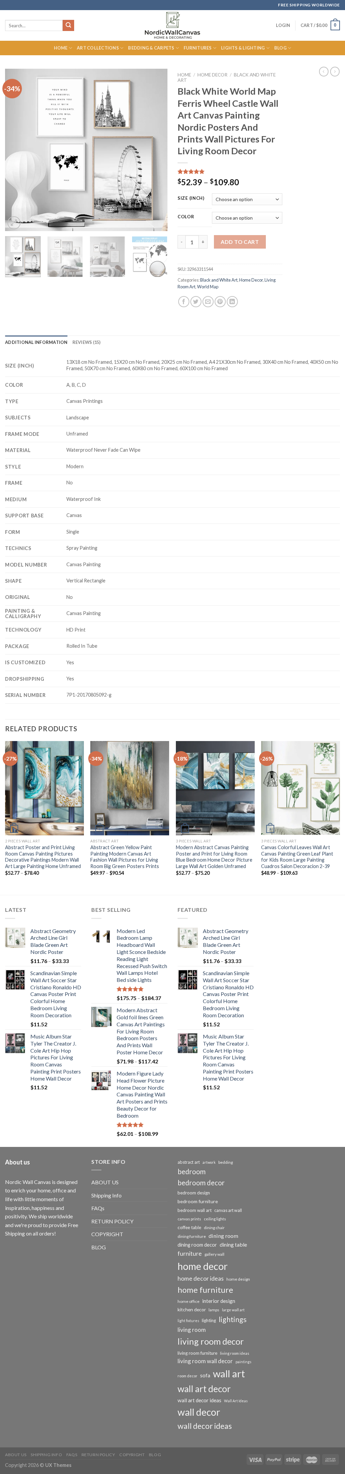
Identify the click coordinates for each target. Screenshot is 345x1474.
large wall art (233, 1310)
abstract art (189, 1162)
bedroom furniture (198, 1201)
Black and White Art (219, 280)
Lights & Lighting (243, 48)
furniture (190, 1253)
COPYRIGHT (107, 1234)
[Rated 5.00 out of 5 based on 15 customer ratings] (230, 171)
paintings (243, 1361)
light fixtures (188, 1320)
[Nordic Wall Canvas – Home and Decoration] (172, 25)
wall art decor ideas (199, 1400)
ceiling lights (215, 1219)
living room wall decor (205, 1361)
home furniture (205, 1289)
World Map (207, 286)
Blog (280, 48)
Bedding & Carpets (151, 48)
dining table (233, 1244)
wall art (229, 1373)
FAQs (97, 1208)
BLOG (98, 1247)
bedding (225, 1162)
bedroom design (194, 1192)
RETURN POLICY (112, 1221)
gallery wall (214, 1254)
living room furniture (197, 1353)
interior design (218, 1301)
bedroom (192, 1171)
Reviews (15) (86, 342)
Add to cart (240, 241)
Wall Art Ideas (236, 1401)
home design (238, 1279)
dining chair (214, 1227)
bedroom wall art (195, 1210)
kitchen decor (192, 1309)
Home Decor (212, 74)
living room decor (211, 1341)
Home (61, 48)
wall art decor (204, 1388)
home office (188, 1301)
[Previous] (17, 150)
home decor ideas (201, 1278)
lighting (209, 1320)
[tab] (36, 342)
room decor (187, 1376)
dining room (223, 1235)
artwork (209, 1162)
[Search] (68, 25)
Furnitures (198, 48)
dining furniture (192, 1236)
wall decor (199, 1412)
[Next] (156, 150)
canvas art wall (228, 1210)
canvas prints (189, 1219)
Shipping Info (106, 1195)
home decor (203, 1266)
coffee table (189, 1227)
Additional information (36, 342)
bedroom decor (201, 1183)
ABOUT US (105, 1182)
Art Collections (98, 48)
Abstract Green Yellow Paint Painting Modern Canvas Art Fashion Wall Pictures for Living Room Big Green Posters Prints (124, 856)
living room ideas (234, 1353)
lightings (233, 1319)
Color (186, 217)
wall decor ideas (205, 1426)
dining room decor (197, 1245)
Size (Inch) (191, 198)
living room (192, 1329)
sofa (205, 1375)
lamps (214, 1309)
